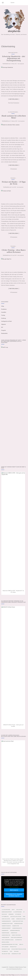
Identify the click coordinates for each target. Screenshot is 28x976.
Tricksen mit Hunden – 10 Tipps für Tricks (14, 183)
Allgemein (3, 324)
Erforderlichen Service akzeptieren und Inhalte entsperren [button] (14, 895)
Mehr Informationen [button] (14, 887)
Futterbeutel (5, 916)
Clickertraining (17, 911)
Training (13, 178)
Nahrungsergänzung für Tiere (10, 944)
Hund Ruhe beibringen (16, 937)
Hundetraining (5, 932)
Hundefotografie (6, 925)
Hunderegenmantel (15, 930)
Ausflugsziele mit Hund (6, 321)
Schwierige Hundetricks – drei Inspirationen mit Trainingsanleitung (13, 58)
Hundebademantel (6, 921)
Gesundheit (3, 312)
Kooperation (18, 939)
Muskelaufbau (5, 942)
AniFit (13, 909)
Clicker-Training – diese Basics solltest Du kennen (14, 251)
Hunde (13, 918)
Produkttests (4, 309)
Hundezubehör (4, 333)
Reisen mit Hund (6, 949)
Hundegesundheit (6, 928)
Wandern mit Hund (16, 953)
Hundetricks (14, 932)
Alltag (2, 306)
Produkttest (13, 946)
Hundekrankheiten (17, 928)
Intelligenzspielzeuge (8, 939)
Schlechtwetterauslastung (18, 949)
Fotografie (3, 330)
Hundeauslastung (20, 918)
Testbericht (5, 951)
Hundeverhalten (6, 935)
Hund (24, 916)
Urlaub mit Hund (6, 953)
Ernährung (3, 318)
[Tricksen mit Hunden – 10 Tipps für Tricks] (13, 196)
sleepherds (21, 63)
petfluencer (5, 946)
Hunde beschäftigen (18, 921)
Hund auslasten (6, 918)
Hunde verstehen (16, 935)
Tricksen (16, 951)
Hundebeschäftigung (7, 923)
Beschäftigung (13, 52)
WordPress (19, 969)
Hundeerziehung (18, 923)
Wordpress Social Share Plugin (8, 974)
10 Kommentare (13, 237)
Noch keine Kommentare (13, 102)
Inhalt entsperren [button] (14, 890)
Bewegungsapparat (7, 911)
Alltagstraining (13, 112)
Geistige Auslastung (15, 916)
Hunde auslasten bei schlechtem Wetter (14, 117)
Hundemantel (5, 930)
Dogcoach (4, 914)
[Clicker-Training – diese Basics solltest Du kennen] (13, 264)
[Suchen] (26, 2)
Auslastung (19, 909)
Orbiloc (21, 944)
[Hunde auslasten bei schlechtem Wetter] (13, 129)
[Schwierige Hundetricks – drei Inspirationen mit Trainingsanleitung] (13, 72)
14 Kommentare (13, 292)
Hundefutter (15, 925)
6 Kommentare (13, 169)
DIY (2, 327)
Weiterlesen (13, 99)
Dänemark (11, 914)
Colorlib (10, 969)
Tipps (11, 951)
